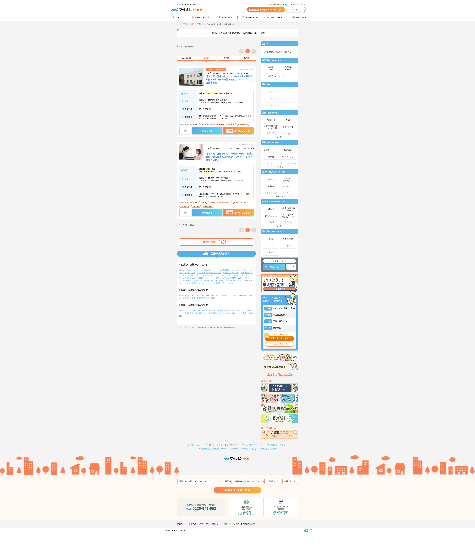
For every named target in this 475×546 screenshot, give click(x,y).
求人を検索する (252, 17)
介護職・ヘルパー (186, 296)
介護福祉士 (183, 311)
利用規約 (238, 481)
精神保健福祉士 (201, 313)
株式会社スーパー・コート (201, 283)
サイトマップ (204, 481)
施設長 (185, 298)
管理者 (213, 298)
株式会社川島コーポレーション (216, 281)
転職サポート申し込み (237, 490)
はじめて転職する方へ (279, 344)
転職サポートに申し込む (265, 10)
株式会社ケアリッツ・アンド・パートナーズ (218, 275)
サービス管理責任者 (229, 449)
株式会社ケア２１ (223, 278)
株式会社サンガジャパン (192, 281)
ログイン (295, 10)
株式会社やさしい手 (206, 278)
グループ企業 (234, 524)
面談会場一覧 (227, 17)
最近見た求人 (301, 17)
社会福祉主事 (188, 313)
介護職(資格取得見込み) (234, 311)
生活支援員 (264, 449)
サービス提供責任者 (269, 445)
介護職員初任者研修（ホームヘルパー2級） (207, 311)
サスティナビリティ (214, 524)
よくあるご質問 (222, 481)
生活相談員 (232, 296)
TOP (177, 17)
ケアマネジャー (233, 445)
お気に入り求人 (276, 17)
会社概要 (192, 524)
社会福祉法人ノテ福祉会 (223, 283)
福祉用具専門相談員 (248, 449)
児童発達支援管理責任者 (199, 298)
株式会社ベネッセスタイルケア (191, 270)
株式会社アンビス (236, 281)
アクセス (201, 524)
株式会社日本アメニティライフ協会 (233, 270)
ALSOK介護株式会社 (191, 275)
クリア (291, 267)
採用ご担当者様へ (186, 481)
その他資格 (242, 313)
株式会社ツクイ (211, 270)
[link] (186, 58)
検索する (274, 267)
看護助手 (220, 445)
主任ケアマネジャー (218, 296)
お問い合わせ (289, 481)
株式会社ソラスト (190, 278)
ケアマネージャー (202, 296)
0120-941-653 (204, 508)
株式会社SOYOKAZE (231, 273)
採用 (225, 524)
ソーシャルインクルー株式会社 (209, 273)
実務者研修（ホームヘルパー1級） (222, 313)
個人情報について (254, 481)
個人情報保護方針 (248, 524)
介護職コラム (273, 481)
